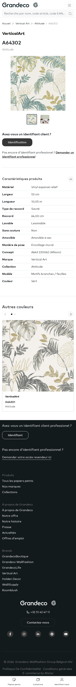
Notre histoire (11, 521)
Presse (6, 527)
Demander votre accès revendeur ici (26, 457)
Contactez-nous (38, 622)
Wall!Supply (10, 584)
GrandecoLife (11, 567)
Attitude (39, 23)
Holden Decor (11, 579)
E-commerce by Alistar (38, 673)
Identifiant (15, 435)
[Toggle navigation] (69, 4)
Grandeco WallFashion (18, 562)
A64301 (10, 402)
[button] (38, 179)
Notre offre (10, 515)
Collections (9, 492)
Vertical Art (23, 23)
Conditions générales (57, 669)
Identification (17, 142)
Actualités (9, 532)
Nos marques (11, 486)
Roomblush (10, 590)
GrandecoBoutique (15, 556)
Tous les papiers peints (17, 481)
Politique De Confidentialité (22, 669)
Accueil (6, 23)
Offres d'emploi (13, 538)
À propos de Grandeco (17, 510)
